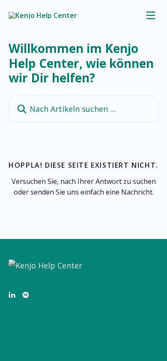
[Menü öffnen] (150, 15)
